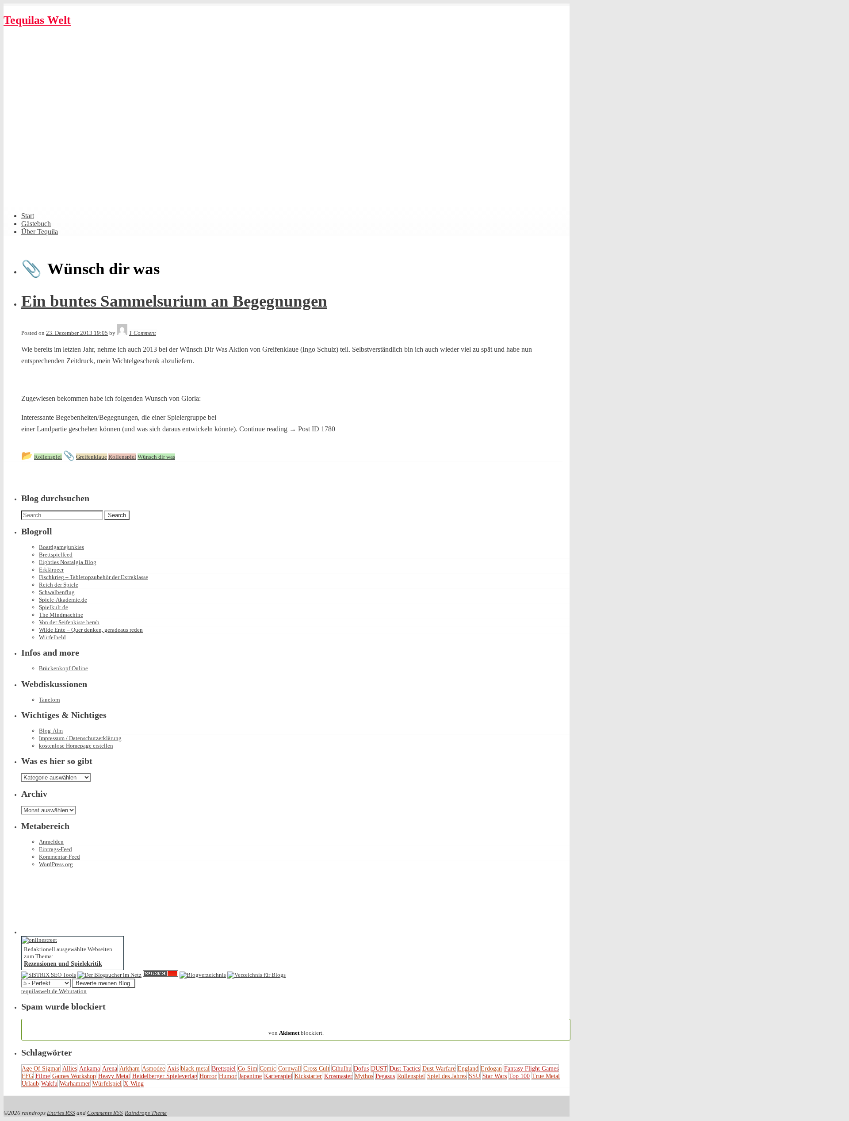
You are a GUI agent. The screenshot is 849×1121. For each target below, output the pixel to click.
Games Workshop (74, 1075)
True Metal (546, 1075)
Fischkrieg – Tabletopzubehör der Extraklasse (93, 577)
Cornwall (289, 1068)
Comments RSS (105, 1112)
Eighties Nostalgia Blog (67, 562)
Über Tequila (39, 231)
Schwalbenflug (57, 592)
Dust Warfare (438, 1068)
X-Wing (134, 1083)
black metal (195, 1068)
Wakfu (49, 1083)
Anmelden (51, 841)
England (468, 1068)
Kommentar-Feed (59, 856)
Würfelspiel (107, 1083)
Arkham (129, 1068)
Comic (268, 1068)
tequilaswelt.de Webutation (54, 991)
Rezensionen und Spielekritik (63, 963)
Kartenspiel (278, 1075)
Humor (228, 1075)
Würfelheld (52, 637)
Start (27, 215)
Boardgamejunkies (61, 547)
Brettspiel (224, 1068)
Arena (109, 1068)
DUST (379, 1068)
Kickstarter (308, 1075)
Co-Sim (247, 1068)
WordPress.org (56, 864)
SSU (474, 1075)
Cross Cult (316, 1068)
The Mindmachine (61, 614)
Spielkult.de (53, 607)
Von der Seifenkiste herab (69, 622)
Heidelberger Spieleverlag (164, 1075)
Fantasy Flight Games (531, 1068)
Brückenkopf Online (63, 668)
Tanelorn (49, 699)
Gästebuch (36, 223)
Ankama (89, 1068)
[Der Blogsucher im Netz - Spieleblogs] (109, 974)
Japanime (250, 1075)
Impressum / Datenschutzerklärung (80, 738)
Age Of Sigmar (41, 1068)
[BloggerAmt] (203, 974)
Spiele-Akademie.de (63, 599)
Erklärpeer (51, 569)
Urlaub (30, 1083)
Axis (173, 1068)
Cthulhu (342, 1068)
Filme (42, 1075)
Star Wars (494, 1075)
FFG (27, 1075)
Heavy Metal (114, 1075)
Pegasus (385, 1075)
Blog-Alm (51, 730)
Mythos (364, 1075)
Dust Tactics (405, 1068)
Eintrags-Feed (55, 849)
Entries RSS (61, 1112)
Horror (208, 1075)
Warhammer (75, 1083)
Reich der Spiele (58, 584)
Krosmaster (338, 1075)
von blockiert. (296, 1029)
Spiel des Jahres (447, 1075)
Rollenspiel (411, 1075)
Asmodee (153, 1068)
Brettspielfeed (56, 554)
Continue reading (287, 429)
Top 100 (519, 1075)
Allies (69, 1068)
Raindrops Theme (146, 1112)
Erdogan (491, 1068)
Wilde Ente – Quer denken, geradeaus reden (91, 629)
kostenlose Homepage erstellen (76, 745)
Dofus (361, 1068)
